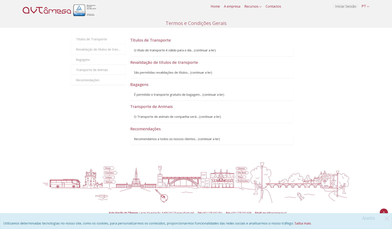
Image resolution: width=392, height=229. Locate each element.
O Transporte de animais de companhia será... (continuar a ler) (177, 116)
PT (364, 6)
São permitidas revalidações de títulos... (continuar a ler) (173, 72)
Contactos (273, 6)
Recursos (251, 6)
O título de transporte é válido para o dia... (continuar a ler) (175, 50)
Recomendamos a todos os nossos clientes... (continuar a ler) (177, 139)
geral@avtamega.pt (274, 213)
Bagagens (83, 59)
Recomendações (87, 80)
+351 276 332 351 (212, 213)
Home (215, 6)
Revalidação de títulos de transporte (101, 49)
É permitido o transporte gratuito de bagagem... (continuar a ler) (179, 94)
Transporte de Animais (92, 70)
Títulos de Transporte (91, 39)
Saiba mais (303, 223)
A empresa (232, 6)
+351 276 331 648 (241, 213)
